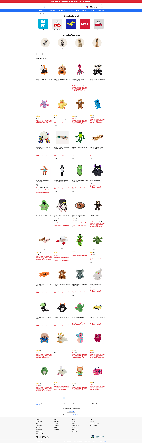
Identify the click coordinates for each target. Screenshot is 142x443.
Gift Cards (38, 427)
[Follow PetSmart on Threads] (43, 437)
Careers (37, 423)
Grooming (73, 421)
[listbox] (71, 24)
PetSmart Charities (39, 433)
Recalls (65, 441)
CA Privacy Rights (93, 441)
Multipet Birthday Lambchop (59, 380)
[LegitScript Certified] (92, 436)
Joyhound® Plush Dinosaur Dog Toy (96, 113)
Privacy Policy (74, 441)
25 (77, 397)
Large (79, 48)
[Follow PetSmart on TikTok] (45, 437)
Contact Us (56, 423)
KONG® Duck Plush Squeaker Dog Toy (61, 113)
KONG (85, 29)
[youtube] (48, 437)
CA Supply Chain (87, 441)
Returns (55, 427)
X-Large (97, 48)
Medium (62, 48)
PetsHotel (73, 423)
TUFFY (98, 29)
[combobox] (69, 7)
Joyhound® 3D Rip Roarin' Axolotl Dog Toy (97, 317)
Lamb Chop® (57, 29)
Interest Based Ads (80, 441)
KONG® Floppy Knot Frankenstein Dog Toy (79, 249)
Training (73, 427)
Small (45, 48)
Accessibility (56, 429)
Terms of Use (69, 441)
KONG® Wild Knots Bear (94, 215)
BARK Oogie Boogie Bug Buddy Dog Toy (43, 215)
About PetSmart (39, 421)
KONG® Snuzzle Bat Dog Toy (95, 180)
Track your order (46, 4)
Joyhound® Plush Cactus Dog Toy (78, 317)
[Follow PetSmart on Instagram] (40, 437)
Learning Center (39, 429)
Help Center (56, 421)
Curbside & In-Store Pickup (94, 423)
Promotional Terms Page (75, 414)
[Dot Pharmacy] (101, 436)
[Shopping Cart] (103, 7)
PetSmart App (39, 431)
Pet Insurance (74, 431)
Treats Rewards (39, 425)
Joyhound (71, 29)
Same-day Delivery (93, 425)
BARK (43, 29)
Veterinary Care (75, 429)
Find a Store (92, 421)
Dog (37, 13)
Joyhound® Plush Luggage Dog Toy (96, 380)
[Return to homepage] (45, 7)
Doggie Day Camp (75, 425)
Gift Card (39, 4)
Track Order (56, 425)
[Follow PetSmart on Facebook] (37, 437)
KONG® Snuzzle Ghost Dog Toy (95, 284)
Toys (40, 13)
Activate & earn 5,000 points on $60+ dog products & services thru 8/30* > (71, 1)
